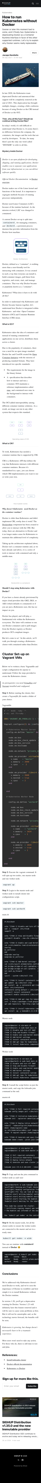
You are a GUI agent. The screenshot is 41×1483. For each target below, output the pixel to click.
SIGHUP (17, 1456)
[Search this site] (33, 3)
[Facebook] (22, 1460)
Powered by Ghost (20, 1466)
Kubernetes (7, 12)
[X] (18, 1460)
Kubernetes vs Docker (16, 1368)
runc (8, 390)
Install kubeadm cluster (16, 1359)
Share (34, 53)
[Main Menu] (37, 3)
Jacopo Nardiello (10, 55)
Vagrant (5, 686)
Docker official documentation (19, 1364)
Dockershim (7, 524)
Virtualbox (28, 682)
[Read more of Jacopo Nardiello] (5, 49)
